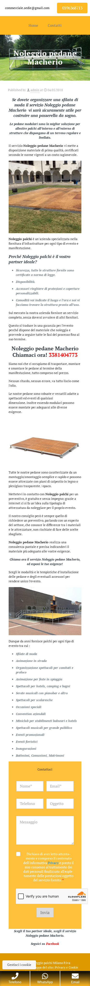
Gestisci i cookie (19, 964)
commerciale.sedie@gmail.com (27, 8)
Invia (45, 912)
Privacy (53, 862)
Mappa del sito (42, 967)
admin (34, 90)
